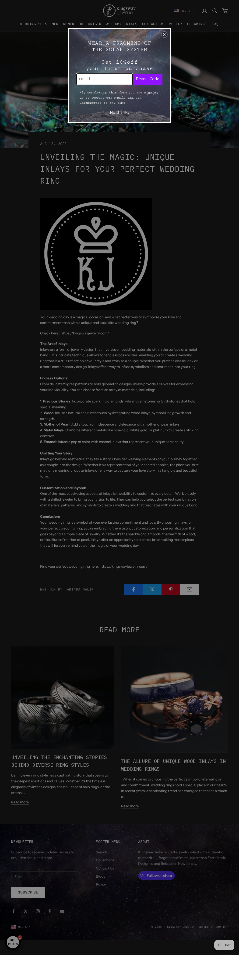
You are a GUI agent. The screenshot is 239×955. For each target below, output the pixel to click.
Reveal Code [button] (147, 79)
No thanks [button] (119, 112)
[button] (164, 34)
